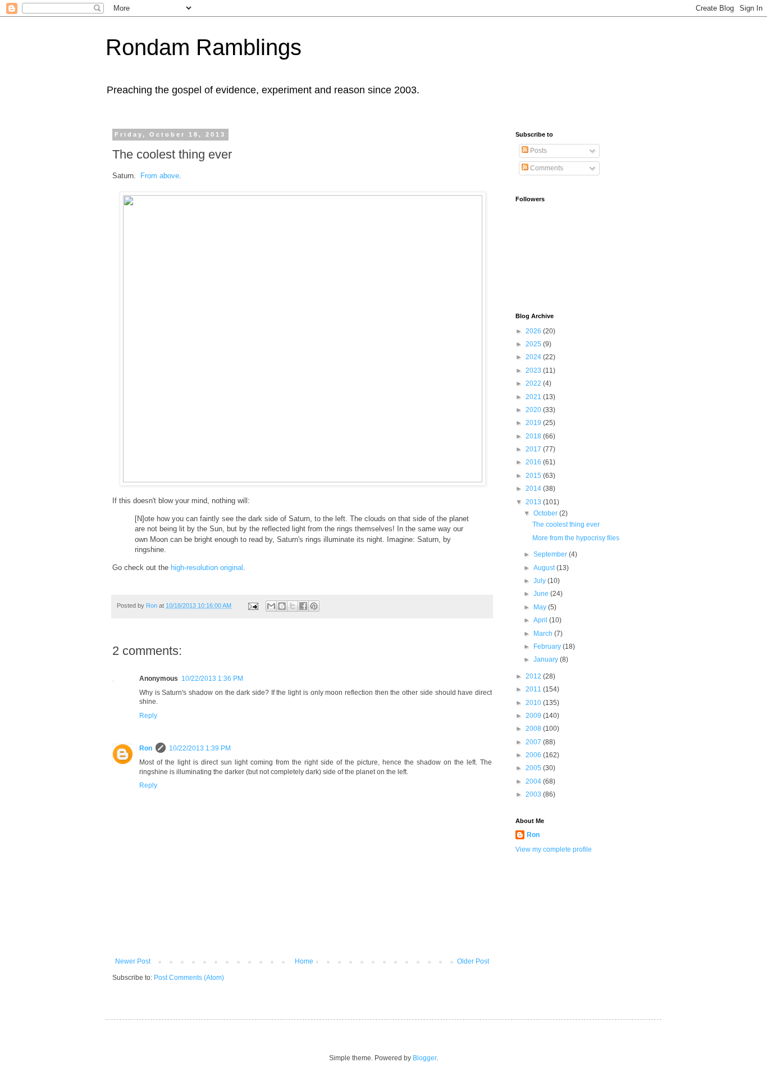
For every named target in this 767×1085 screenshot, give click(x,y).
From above (159, 175)
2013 (534, 502)
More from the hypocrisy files (575, 538)
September (551, 554)
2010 (534, 703)
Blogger (424, 1058)
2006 (534, 755)
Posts (537, 151)
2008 (534, 729)
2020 (534, 410)
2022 (534, 383)
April (541, 620)
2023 (534, 370)
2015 (534, 476)
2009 (534, 716)
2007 (534, 742)
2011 (534, 689)
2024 (534, 357)
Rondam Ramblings (204, 47)
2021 (534, 397)
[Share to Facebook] (303, 606)
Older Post (473, 961)
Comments (545, 168)
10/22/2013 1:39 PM (200, 748)
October (546, 513)
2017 (534, 449)
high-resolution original (207, 567)
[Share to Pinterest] (313, 606)
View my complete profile (553, 849)
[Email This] (271, 606)
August (544, 568)
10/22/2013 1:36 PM (212, 678)
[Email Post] (252, 605)
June (541, 594)
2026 (534, 331)
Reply (148, 716)
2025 (534, 344)
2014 (534, 488)
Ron (145, 748)
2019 (534, 423)
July (540, 581)
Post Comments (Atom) (189, 978)
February (548, 646)
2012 (534, 676)
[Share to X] (292, 606)
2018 (534, 436)
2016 (534, 462)
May (540, 607)
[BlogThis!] (281, 606)
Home (304, 961)
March (543, 634)
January (546, 659)
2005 (534, 768)
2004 (534, 781)
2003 (534, 794)
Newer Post (132, 961)
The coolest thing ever (566, 524)
